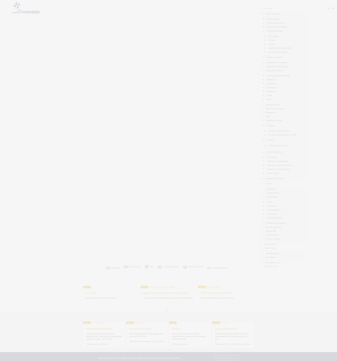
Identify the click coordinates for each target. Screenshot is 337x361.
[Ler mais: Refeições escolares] (104, 322)
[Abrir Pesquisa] (329, 8)
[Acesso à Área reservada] (332, 8)
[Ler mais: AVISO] (190, 322)
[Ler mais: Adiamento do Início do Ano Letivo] (168, 287)
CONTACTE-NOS (226, 358)
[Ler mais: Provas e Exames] (147, 322)
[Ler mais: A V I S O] (111, 287)
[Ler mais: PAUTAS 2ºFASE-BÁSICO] (226, 287)
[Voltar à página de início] (25, 7)
